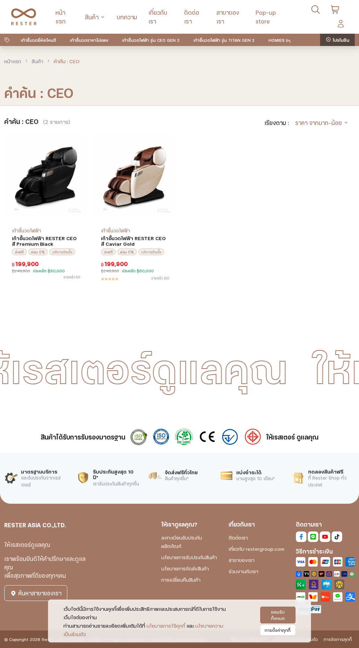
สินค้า (37, 61)
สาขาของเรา (227, 16)
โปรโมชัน (340, 39)
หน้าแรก (60, 16)
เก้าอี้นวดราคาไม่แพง (89, 39)
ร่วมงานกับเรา (243, 571)
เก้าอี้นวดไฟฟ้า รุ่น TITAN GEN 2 (224, 39)
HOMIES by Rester (287, 39)
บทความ (127, 16)
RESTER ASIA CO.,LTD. (35, 524)
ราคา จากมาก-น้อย (318, 122)
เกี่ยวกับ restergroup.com (256, 548)
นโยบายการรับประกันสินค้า (189, 557)
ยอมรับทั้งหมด (278, 615)
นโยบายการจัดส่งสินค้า (185, 568)
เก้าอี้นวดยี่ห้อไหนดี (38, 39)
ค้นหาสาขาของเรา (38, 592)
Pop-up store (266, 16)
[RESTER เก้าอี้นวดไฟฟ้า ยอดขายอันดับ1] (23, 17)
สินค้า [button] (92, 16)
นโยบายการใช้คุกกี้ (166, 625)
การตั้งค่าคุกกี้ (278, 630)
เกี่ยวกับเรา (157, 16)
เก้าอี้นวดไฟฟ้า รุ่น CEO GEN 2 (151, 39)
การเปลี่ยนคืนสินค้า (181, 579)
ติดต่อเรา (191, 16)
